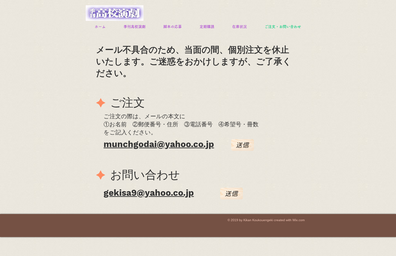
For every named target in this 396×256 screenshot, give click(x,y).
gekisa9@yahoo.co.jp (149, 193)
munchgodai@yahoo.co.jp (159, 144)
